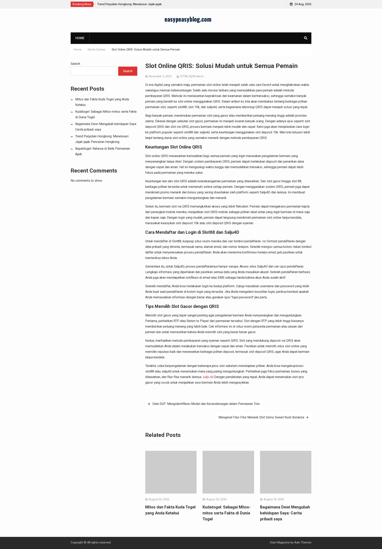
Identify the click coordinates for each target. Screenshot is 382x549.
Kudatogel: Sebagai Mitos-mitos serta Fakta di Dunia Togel (227, 513)
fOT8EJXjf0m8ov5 (192, 76)
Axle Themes (302, 542)
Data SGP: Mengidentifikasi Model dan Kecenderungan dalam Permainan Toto (206, 404)
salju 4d (208, 377)
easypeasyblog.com (188, 19)
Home (79, 38)
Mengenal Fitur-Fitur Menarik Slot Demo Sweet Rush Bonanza (261, 417)
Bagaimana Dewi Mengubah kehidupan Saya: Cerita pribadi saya (285, 513)
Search (75, 64)
